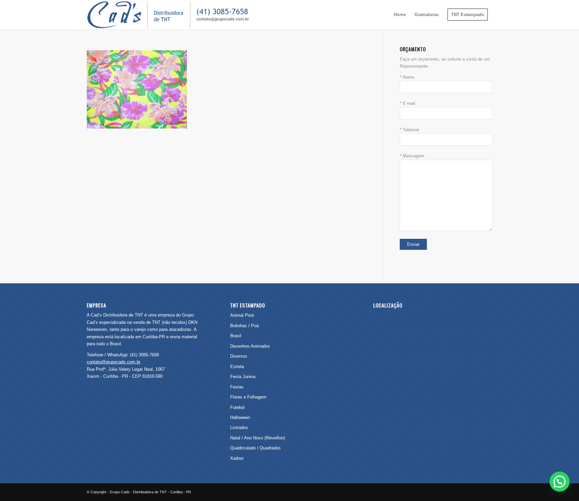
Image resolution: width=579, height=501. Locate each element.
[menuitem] (399, 14)
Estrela (237, 366)
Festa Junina (242, 376)
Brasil (235, 335)
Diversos (238, 356)
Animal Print (242, 315)
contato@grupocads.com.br (113, 361)
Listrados (239, 427)
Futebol (237, 407)
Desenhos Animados (250, 346)
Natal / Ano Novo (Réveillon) (257, 437)
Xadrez (237, 458)
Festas (237, 386)
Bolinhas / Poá (244, 325)
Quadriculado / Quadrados (255, 447)
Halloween (240, 417)
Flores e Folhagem (248, 397)
